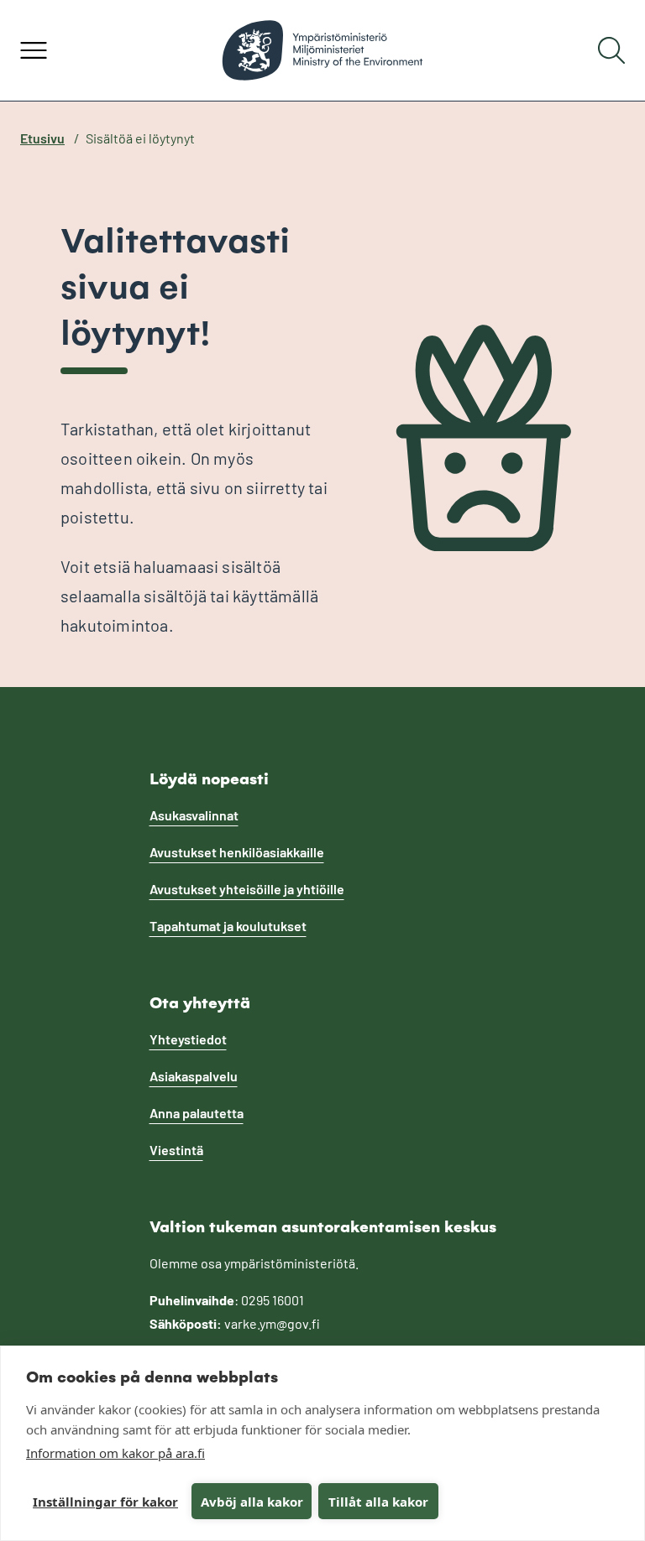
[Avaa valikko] (33, 50)
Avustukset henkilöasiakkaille (236, 852)
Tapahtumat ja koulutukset (228, 926)
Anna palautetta (196, 1113)
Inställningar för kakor (105, 1501)
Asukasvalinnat (194, 815)
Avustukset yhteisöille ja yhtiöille (246, 889)
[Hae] (611, 50)
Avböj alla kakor (252, 1501)
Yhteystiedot (188, 1039)
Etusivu (42, 138)
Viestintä (176, 1150)
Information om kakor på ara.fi (115, 1453)
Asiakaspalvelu (193, 1076)
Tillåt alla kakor (378, 1501)
